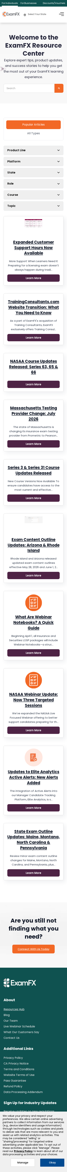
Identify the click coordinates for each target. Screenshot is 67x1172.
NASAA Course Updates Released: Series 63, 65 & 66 (33, 367)
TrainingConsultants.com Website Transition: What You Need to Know (33, 307)
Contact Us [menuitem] (11, 1038)
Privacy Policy (23, 1151)
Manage (22, 1162)
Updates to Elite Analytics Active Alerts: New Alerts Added (33, 777)
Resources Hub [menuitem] (14, 1009)
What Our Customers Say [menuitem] (21, 1032)
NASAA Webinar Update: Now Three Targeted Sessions (33, 700)
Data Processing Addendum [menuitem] (23, 1092)
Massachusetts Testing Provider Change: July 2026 (33, 413)
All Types (33, 133)
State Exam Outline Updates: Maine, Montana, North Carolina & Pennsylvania (33, 840)
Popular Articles (33, 124)
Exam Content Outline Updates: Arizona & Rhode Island (33, 545)
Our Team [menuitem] (11, 1021)
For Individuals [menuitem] (10, 3)
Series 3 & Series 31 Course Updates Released (33, 470)
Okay (52, 1162)
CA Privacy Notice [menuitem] (16, 1063)
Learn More (33, 278)
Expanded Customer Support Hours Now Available (33, 247)
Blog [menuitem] (7, 1015)
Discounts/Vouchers (54, 3)
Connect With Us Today (33, 949)
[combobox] (29, 88)
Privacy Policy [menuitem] (13, 1058)
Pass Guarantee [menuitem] (15, 1081)
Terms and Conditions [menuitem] (19, 1069)
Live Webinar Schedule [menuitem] (19, 1026)
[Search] (58, 88)
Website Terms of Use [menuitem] (19, 1075)
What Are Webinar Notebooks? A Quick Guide (33, 622)
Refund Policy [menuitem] (13, 1086)
